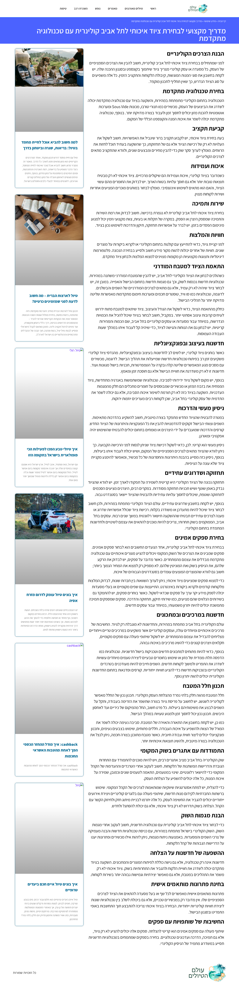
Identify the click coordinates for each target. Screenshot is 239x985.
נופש (97, 8)
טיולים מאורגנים (134, 8)
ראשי (153, 8)
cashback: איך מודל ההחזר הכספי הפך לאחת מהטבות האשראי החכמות (50, 750)
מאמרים (112, 8)
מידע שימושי (210, 21)
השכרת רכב (81, 8)
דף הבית (222, 21)
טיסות (63, 8)
